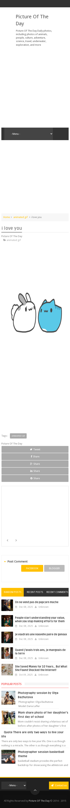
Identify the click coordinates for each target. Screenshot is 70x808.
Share (36, 456)
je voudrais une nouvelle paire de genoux (41, 634)
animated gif (20, 217)
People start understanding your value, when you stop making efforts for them (40, 619)
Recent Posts (35, 592)
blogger (54, 568)
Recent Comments (57, 592)
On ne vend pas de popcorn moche (36, 602)
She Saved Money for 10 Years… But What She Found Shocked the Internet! (41, 668)
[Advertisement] (35, 87)
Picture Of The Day (39, 800)
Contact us (60, 785)
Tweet (36, 449)
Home (6, 217)
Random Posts (12, 592)
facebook (32, 568)
